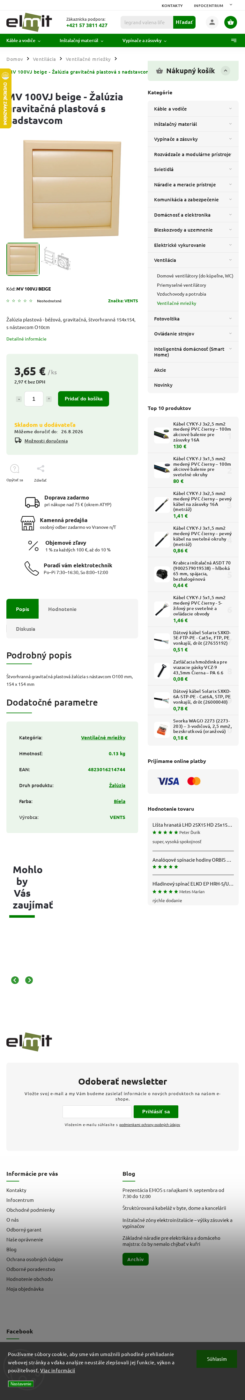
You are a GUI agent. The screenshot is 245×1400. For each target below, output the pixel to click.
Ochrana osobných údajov (34, 1259)
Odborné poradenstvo (30, 1269)
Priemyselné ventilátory (181, 285)
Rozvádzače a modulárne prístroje (192, 154)
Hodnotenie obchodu (29, 1279)
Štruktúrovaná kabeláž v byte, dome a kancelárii (174, 1208)
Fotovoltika (167, 318)
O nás (12, 1220)
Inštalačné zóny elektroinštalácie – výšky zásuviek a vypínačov (177, 1223)
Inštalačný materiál (175, 124)
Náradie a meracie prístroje (185, 184)
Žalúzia (117, 785)
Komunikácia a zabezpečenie (186, 199)
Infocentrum (209, 5)
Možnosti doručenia (46, 441)
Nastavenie (21, 1384)
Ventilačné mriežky (176, 303)
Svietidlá (164, 169)
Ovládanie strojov (174, 333)
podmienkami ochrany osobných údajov (149, 1124)
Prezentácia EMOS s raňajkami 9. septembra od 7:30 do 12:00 (173, 1193)
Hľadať (184, 22)
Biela (119, 801)
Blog (11, 1249)
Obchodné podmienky (30, 1210)
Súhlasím (217, 1359)
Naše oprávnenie (24, 1239)
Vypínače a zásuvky (176, 139)
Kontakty (172, 5)
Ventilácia (165, 260)
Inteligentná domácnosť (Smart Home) (189, 352)
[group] (19, 980)
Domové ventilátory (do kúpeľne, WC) (195, 275)
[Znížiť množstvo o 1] (19, 399)
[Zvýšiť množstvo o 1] (49, 399)
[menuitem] (28, 40)
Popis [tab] (22, 608)
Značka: (123, 300)
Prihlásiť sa (156, 1111)
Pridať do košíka (83, 398)
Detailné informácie (26, 338)
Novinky (163, 385)
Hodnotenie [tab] (62, 608)
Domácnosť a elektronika (182, 215)
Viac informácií (57, 1370)
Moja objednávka (25, 1289)
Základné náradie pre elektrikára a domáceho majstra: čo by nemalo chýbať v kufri (171, 1241)
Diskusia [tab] (25, 628)
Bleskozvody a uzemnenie (183, 229)
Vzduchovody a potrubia (181, 294)
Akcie (160, 370)
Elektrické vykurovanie (180, 245)
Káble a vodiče (170, 108)
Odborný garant (23, 1229)
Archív (135, 1259)
